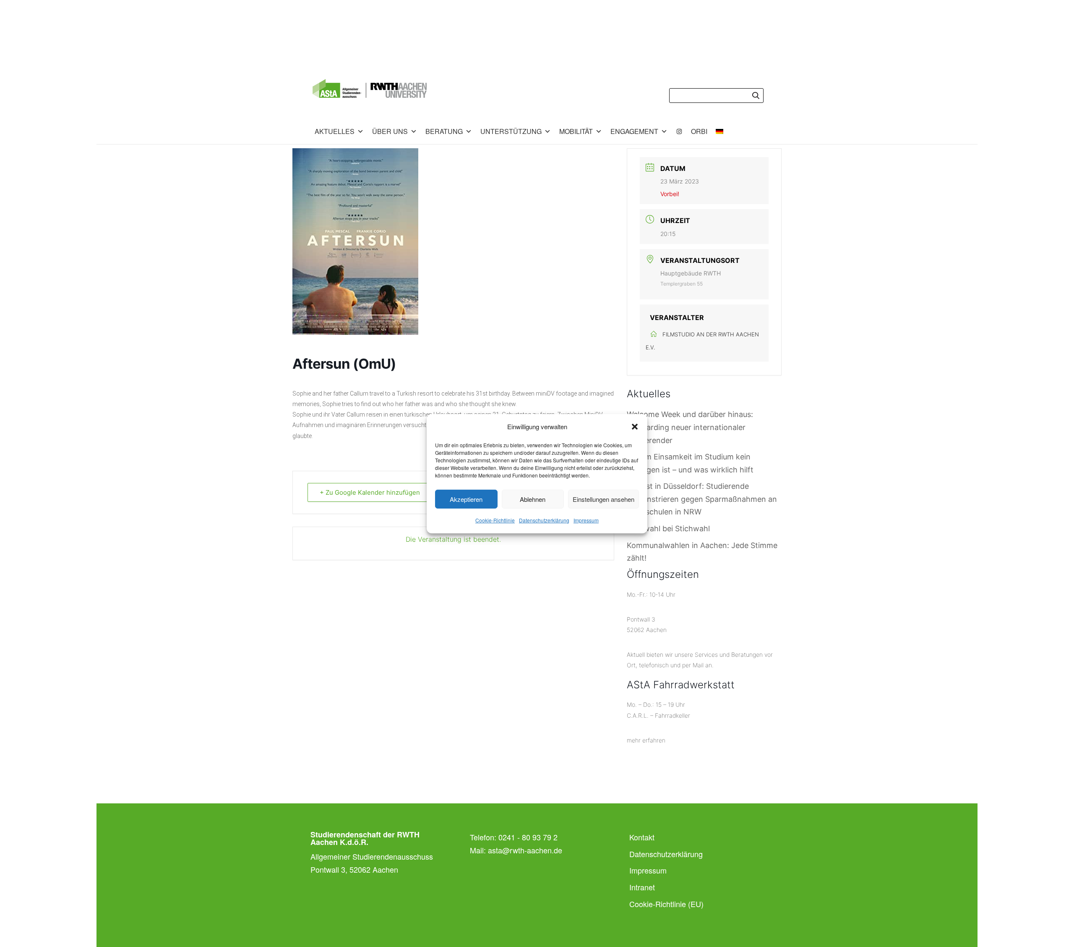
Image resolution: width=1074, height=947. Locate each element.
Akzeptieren (466, 499)
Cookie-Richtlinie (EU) (666, 903)
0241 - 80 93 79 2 (528, 837)
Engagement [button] (634, 131)
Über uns (390, 131)
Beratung (444, 131)
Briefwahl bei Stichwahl (668, 528)
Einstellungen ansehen (603, 499)
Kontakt (641, 837)
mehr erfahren (646, 740)
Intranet (642, 886)
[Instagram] (679, 131)
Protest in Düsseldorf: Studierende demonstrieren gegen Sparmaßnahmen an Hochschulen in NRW (702, 499)
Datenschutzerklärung (544, 520)
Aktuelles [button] (335, 131)
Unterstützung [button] (511, 131)
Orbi (699, 131)
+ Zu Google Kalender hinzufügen (370, 492)
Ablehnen (532, 499)
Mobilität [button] (576, 131)
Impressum (586, 520)
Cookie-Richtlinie (495, 520)
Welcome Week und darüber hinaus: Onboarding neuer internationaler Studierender (690, 427)
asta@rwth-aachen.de (525, 850)
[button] (635, 426)
